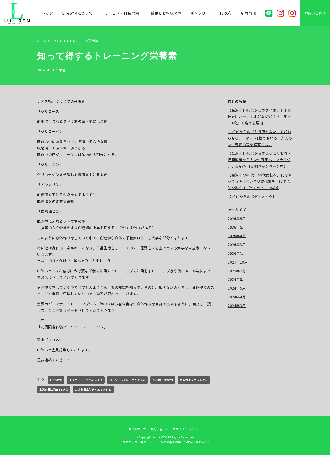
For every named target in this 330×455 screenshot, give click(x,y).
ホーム (42, 40)
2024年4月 (237, 296)
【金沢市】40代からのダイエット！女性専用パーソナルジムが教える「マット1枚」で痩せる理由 (259, 116)
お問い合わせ (315, 13)
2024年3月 (237, 305)
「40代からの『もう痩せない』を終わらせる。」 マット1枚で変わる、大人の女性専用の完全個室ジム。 (260, 138)
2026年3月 (237, 244)
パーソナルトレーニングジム (127, 380)
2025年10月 (238, 262)
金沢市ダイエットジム (194, 380)
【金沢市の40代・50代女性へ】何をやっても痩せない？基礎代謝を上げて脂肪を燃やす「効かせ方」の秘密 (260, 181)
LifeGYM (56, 380)
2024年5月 (237, 288)
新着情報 (248, 13)
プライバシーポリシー (187, 429)
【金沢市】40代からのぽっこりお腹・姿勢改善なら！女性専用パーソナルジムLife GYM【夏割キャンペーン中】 (259, 159)
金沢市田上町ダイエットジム (93, 389)
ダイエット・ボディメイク (85, 380)
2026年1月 (237, 253)
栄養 (62, 70)
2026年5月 (237, 227)
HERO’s (225, 13)
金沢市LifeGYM (162, 380)
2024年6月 (237, 279)
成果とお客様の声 (166, 13)
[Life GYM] (16, 13)
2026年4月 (237, 235)
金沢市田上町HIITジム (53, 389)
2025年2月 (237, 270)
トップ (47, 13)
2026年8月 (237, 218)
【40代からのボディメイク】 (252, 196)
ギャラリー (199, 13)
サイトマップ (137, 429)
